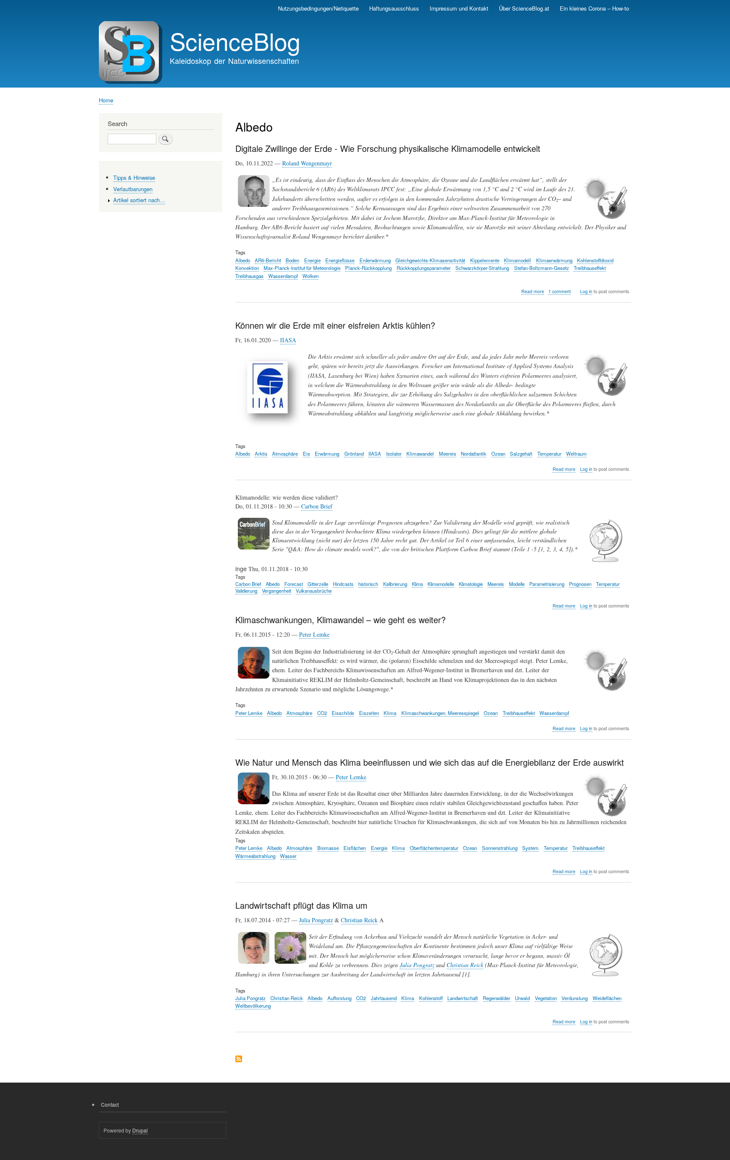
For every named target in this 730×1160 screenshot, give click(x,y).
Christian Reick (359, 920)
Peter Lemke (314, 634)
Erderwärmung (375, 260)
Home (106, 100)
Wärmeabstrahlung (255, 855)
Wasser (288, 855)
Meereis (447, 453)
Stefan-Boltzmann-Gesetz (541, 267)
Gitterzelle (318, 583)
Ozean (498, 453)
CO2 (322, 712)
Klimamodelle (441, 583)
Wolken (310, 275)
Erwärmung (327, 453)
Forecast (293, 583)
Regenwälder (496, 998)
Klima (417, 583)
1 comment (559, 291)
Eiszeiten (369, 712)
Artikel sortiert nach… (139, 200)
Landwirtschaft (462, 998)
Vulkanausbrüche (314, 590)
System (530, 847)
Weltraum (576, 453)
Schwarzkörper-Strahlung (482, 267)
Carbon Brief (316, 506)
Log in (586, 291)
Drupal (140, 1130)
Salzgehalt (521, 453)
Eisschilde (343, 712)
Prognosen (580, 583)
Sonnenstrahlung (500, 847)
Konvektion (247, 267)
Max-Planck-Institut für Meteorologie (302, 267)
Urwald (522, 998)
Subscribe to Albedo (238, 1060)
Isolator (394, 453)
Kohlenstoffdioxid (595, 260)
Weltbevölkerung (253, 1005)
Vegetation (546, 998)
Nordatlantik (473, 453)
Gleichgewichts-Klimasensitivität (430, 260)
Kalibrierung (395, 583)
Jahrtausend (384, 998)
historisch (368, 583)
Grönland (354, 453)
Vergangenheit (276, 590)
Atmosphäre (285, 453)
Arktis (261, 453)
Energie (312, 260)
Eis (306, 453)
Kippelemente (484, 260)
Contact (110, 1104)
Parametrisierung (546, 583)
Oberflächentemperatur (434, 847)
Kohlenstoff (431, 998)
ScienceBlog (235, 41)
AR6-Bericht (268, 260)
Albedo (242, 260)
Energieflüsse (339, 260)
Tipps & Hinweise (134, 177)
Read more (532, 291)
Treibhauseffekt (590, 267)
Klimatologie (471, 583)
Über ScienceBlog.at (524, 8)
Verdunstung (574, 998)
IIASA (288, 340)
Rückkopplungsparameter (424, 267)
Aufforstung (339, 998)
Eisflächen (354, 847)
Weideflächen (607, 998)
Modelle (517, 583)
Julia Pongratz (316, 920)
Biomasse (328, 847)
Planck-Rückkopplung (368, 267)
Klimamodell (517, 260)
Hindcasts (343, 583)
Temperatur (549, 453)
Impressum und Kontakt (459, 8)
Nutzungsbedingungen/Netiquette (318, 8)
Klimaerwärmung (554, 260)
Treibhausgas (249, 275)
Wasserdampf (283, 275)
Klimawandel (420, 453)
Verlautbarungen (133, 189)
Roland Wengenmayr (307, 163)
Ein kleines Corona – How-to (594, 8)
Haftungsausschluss (394, 8)
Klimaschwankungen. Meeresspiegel (440, 712)
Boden (292, 260)
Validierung (246, 590)
